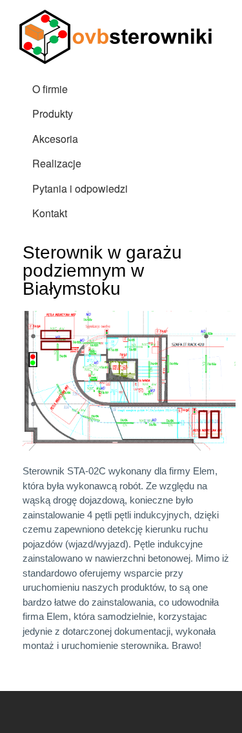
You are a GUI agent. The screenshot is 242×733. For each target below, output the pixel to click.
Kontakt (49, 213)
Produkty (52, 113)
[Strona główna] (118, 38)
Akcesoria (55, 138)
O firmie (50, 88)
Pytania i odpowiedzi (80, 188)
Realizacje (56, 163)
